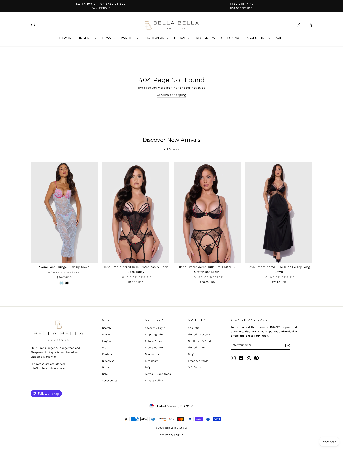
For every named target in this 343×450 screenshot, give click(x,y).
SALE (280, 38)
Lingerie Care (196, 347)
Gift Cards (194, 367)
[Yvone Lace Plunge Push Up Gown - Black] (67, 283)
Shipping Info (154, 334)
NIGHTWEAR (154, 38)
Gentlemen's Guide (200, 341)
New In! (107, 334)
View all (171, 148)
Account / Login (155, 327)
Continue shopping (171, 95)
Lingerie (107, 341)
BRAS (107, 38)
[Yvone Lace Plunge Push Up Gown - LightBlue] (61, 283)
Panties (107, 354)
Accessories (110, 380)
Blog (191, 354)
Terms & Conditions (158, 373)
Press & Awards (198, 360)
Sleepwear (109, 360)
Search (106, 327)
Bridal (106, 367)
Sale (105, 373)
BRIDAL (180, 38)
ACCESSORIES (258, 38)
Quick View (64, 258)
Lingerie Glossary (199, 334)
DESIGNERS (205, 38)
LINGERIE (85, 38)
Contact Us (152, 354)
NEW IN (65, 38)
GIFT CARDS (231, 38)
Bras (105, 347)
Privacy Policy (154, 380)
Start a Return (154, 347)
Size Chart (151, 360)
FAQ (147, 367)
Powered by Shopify (171, 434)
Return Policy (153, 341)
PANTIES (128, 38)
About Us (193, 327)
